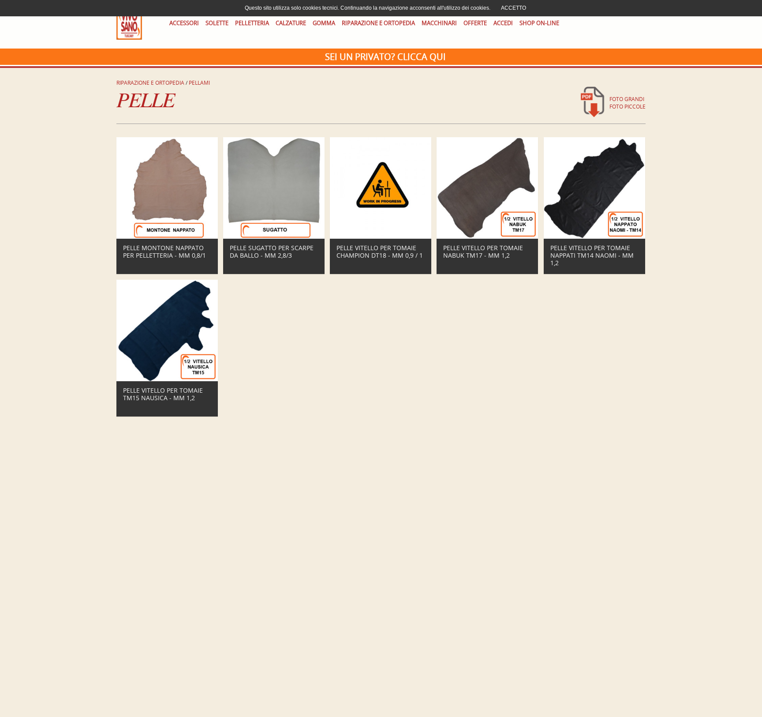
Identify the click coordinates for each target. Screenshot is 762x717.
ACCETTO (513, 8)
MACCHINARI (439, 23)
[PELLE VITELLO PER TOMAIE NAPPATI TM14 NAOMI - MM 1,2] (594, 236)
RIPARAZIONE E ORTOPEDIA (378, 23)
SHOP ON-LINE (539, 23)
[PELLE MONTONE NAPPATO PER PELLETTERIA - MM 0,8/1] (167, 236)
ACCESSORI (184, 23)
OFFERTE (475, 23)
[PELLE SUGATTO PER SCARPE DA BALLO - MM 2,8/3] (274, 236)
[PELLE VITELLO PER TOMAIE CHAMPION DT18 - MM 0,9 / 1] (380, 236)
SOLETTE (216, 23)
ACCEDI (503, 23)
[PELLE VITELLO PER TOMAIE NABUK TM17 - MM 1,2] (487, 236)
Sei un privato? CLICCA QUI (385, 57)
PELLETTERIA (252, 23)
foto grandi (626, 99)
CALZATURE (291, 23)
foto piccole (627, 106)
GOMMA (324, 23)
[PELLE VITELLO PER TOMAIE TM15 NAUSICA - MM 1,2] (167, 379)
